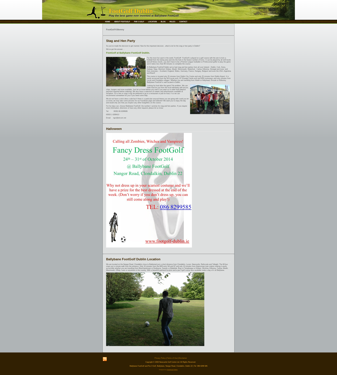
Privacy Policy (160, 358)
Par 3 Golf (139, 22)
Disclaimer (183, 358)
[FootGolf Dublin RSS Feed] (105, 359)
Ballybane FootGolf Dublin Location (133, 259)
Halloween (114, 129)
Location (152, 22)
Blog (163, 22)
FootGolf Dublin (131, 10)
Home (107, 22)
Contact (183, 22)
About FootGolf (122, 22)
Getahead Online (172, 369)
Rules (172, 22)
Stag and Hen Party (120, 41)
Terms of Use (172, 358)
